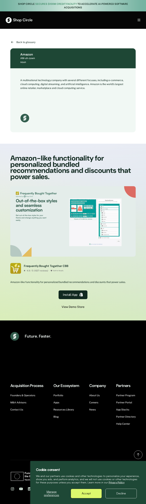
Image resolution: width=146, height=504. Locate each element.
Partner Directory (126, 416)
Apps (56, 402)
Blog (56, 416)
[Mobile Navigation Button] (133, 20)
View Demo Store (73, 307)
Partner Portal (124, 402)
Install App (70, 294)
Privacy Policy (116, 482)
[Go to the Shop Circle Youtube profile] (21, 489)
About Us (94, 395)
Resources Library (63, 409)
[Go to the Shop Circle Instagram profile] (12, 489)
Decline (121, 493)
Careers (93, 402)
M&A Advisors (18, 402)
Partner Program (125, 395)
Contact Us (16, 409)
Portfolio (58, 395)
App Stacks (122, 409)
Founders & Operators (22, 395)
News (92, 409)
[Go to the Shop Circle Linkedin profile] (29, 489)
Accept (86, 493)
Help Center (123, 423)
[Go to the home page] (19, 20)
